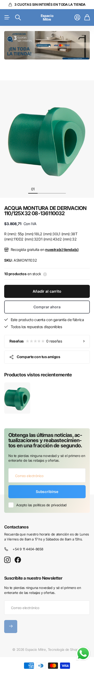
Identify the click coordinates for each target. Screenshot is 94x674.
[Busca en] (18, 17)
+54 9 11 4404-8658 (28, 549)
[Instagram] (7, 560)
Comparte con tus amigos (38, 356)
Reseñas (35, 341)
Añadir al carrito (47, 291)
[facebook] (18, 560)
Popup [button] (45, 273)
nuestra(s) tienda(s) (61, 249)
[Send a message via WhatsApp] (83, 653)
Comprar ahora (46, 307)
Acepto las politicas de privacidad (41, 505)
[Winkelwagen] (87, 17)
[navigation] (42, 189)
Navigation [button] (7, 17)
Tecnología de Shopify (65, 649)
